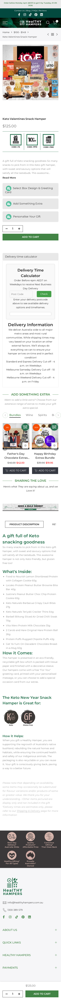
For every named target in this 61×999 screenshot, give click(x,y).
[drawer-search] (48, 23)
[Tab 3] (42, 415)
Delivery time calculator (21, 256)
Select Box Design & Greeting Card (29, 190)
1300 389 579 (15, 909)
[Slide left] (5, 415)
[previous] (5, 448)
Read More (9, 177)
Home (6, 32)
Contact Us (19, 10)
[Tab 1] (15, 415)
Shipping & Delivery (28, 810)
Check (44, 293)
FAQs (34, 10)
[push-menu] (5, 22)
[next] (56, 448)
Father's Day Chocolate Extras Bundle (16, 456)
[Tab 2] (29, 415)
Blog (28, 10)
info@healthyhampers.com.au (25, 902)
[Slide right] (58, 415)
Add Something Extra (27, 203)
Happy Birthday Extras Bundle (45, 455)
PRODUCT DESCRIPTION (24, 524)
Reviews (43, 10)
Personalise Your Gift (26, 216)
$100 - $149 (20, 32)
